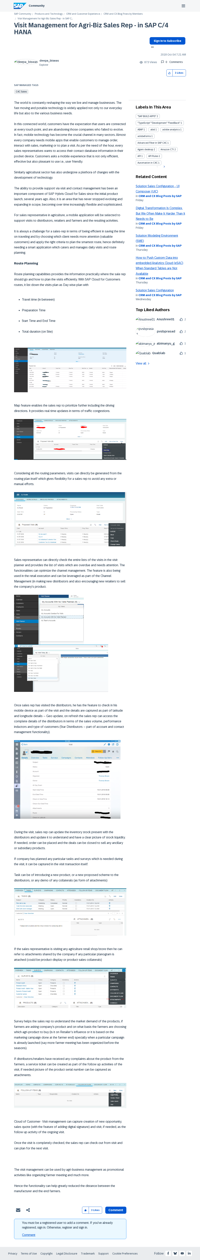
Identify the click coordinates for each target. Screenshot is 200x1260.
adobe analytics (171, 129)
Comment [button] (115, 1210)
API (139, 156)
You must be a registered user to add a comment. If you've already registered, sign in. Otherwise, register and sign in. (67, 1225)
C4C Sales (21, 91)
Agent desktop (145, 149)
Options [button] (152, 47)
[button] (170, 73)
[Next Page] (163, 166)
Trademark (88, 1253)
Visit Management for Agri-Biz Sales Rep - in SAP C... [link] (45, 18)
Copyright (46, 1253)
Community (37, 5)
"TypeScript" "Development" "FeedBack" (159, 123)
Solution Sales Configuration (155, 290)
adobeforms (144, 136)
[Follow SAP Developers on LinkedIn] (189, 1253)
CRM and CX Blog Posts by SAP (160, 196)
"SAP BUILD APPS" (147, 116)
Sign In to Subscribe (167, 40)
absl (152, 129)
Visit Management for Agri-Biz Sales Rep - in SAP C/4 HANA (91, 29)
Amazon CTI (167, 149)
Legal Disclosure (66, 1253)
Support (103, 1253)
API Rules (153, 156)
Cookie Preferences (125, 1253)
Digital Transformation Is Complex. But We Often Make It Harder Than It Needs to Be (160, 213)
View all (141, 363)
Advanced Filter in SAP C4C (152, 142)
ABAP (140, 129)
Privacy (12, 1253)
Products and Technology (49, 14)
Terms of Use (29, 1253)
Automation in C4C (148, 162)
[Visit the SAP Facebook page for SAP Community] (168, 1253)
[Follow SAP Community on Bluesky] (175, 1253)
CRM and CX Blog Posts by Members (123, 14)
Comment (28, 1235)
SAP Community (22, 14)
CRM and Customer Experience (83, 14)
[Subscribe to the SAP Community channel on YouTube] (182, 1253)
